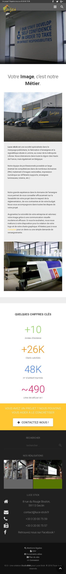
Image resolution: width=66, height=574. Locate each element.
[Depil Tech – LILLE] (18, 474)
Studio (26, 565)
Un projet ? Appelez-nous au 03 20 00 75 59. (16, 1)
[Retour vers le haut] (60, 568)
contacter (12, 229)
